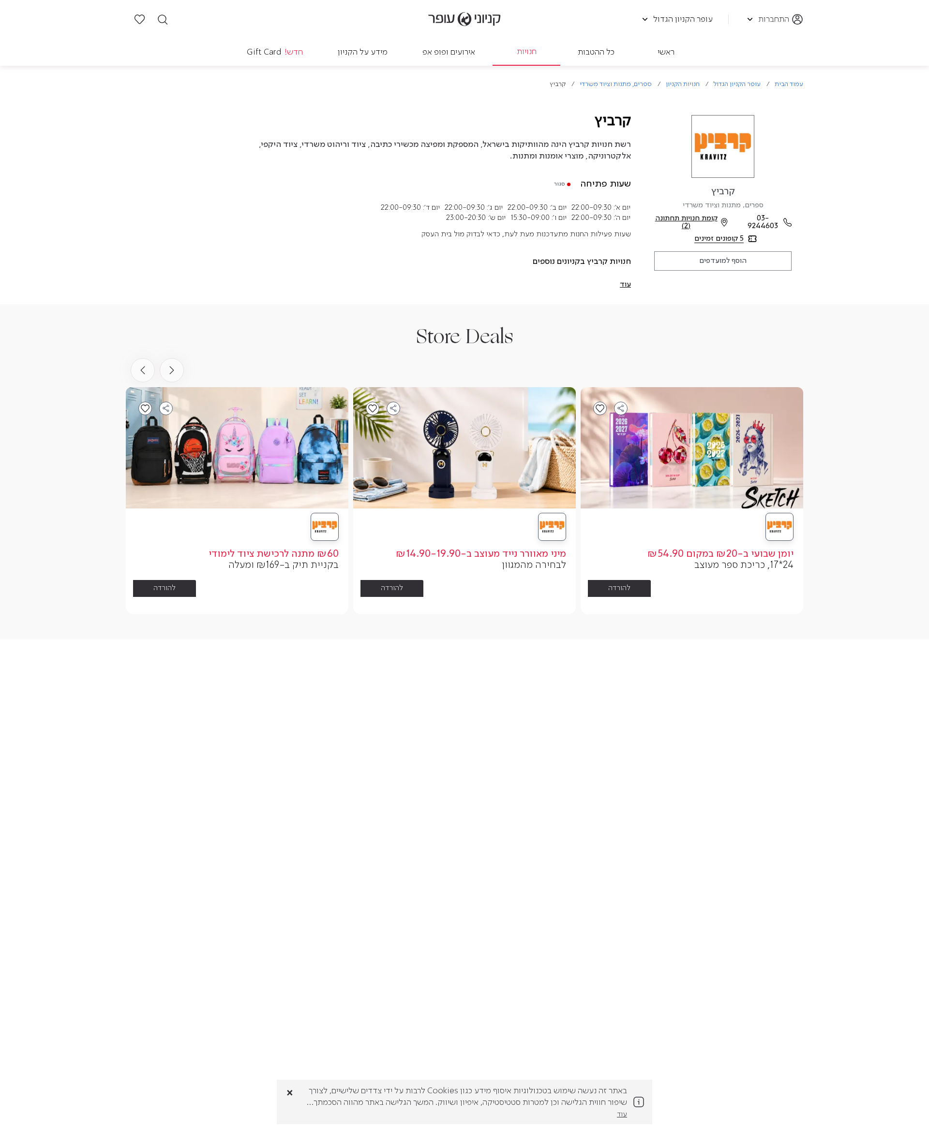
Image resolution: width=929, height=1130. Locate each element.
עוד (622, 1114)
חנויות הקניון (683, 84)
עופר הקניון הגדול (737, 84)
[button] (625, 285)
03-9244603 (763, 222)
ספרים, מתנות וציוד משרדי (616, 84)
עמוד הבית (789, 84)
